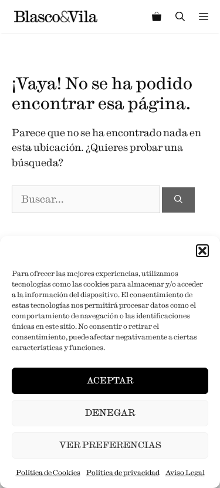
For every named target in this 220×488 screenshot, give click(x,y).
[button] (202, 251)
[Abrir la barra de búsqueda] (180, 16)
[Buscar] (178, 200)
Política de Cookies (48, 472)
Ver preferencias (110, 444)
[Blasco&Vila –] (55, 16)
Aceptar (110, 380)
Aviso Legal (185, 472)
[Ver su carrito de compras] (156, 16)
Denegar (110, 412)
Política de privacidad (123, 472)
